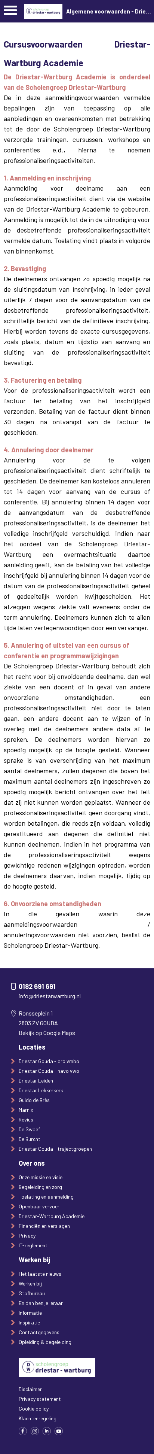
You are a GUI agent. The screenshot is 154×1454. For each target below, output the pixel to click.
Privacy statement (40, 1399)
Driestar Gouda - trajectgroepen (55, 1148)
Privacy (27, 1235)
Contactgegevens (39, 1332)
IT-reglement (33, 1245)
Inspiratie (29, 1322)
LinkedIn (47, 1431)
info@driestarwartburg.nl (50, 995)
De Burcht (29, 1139)
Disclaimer (30, 1389)
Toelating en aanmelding (46, 1196)
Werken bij (30, 1283)
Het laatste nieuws (40, 1274)
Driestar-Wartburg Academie (51, 1216)
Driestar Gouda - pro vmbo (49, 1061)
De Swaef (29, 1129)
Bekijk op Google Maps (47, 1032)
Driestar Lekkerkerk (41, 1090)
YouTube (59, 1431)
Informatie (30, 1312)
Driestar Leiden (36, 1080)
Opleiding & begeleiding (45, 1342)
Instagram (35, 1431)
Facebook (23, 1431)
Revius (26, 1119)
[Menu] (10, 12)
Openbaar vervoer (39, 1206)
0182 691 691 (37, 986)
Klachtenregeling (37, 1418)
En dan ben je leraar (41, 1303)
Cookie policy (34, 1408)
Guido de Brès (34, 1100)
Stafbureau (32, 1293)
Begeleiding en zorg (40, 1187)
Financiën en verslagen (44, 1226)
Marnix (26, 1110)
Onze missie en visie (40, 1177)
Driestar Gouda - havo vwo (49, 1071)
